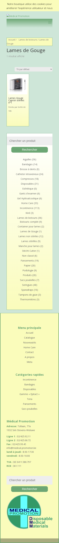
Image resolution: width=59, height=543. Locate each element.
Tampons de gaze (28, 294)
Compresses (27, 178)
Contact (29, 352)
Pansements (27, 260)
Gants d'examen (28, 193)
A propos (29, 357)
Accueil (11, 39)
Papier (27, 265)
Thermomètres (28, 299)
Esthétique (27, 188)
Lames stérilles (29, 241)
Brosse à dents (28, 169)
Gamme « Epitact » (29, 394)
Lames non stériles (28, 236)
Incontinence (26, 208)
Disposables (27, 183)
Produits (27, 275)
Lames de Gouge (29, 231)
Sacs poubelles (28, 280)
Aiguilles (27, 159)
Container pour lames (29, 226)
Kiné (28, 212)
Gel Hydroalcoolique (28, 198)
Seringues (27, 284)
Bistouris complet (29, 221)
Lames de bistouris (28, 39)
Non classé (28, 255)
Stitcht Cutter (29, 250)
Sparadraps (27, 289)
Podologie (27, 270)
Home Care (27, 203)
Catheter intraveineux (27, 174)
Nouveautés (29, 342)
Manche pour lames (29, 246)
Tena (29, 399)
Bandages (27, 164)
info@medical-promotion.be (21, 447)
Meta (29, 361)
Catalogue (29, 337)
